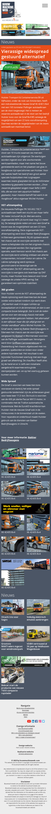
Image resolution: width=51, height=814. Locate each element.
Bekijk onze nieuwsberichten (25, 708)
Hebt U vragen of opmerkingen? (25, 737)
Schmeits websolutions (26, 754)
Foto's (25, 717)
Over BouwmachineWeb (25, 728)
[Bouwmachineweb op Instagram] (39, 721)
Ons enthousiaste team (25, 731)
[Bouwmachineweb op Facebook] (36, 721)
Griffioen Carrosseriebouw (25, 342)
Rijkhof (19, 335)
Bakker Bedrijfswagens (18, 439)
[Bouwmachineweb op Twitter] (43, 721)
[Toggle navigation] (45, 6)
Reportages (25, 710)
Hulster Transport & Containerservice (20, 149)
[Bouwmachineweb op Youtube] (28, 721)
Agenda (25, 715)
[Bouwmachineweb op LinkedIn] (32, 721)
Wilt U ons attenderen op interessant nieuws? (25, 733)
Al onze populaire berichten (25, 712)
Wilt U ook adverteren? (26, 735)
